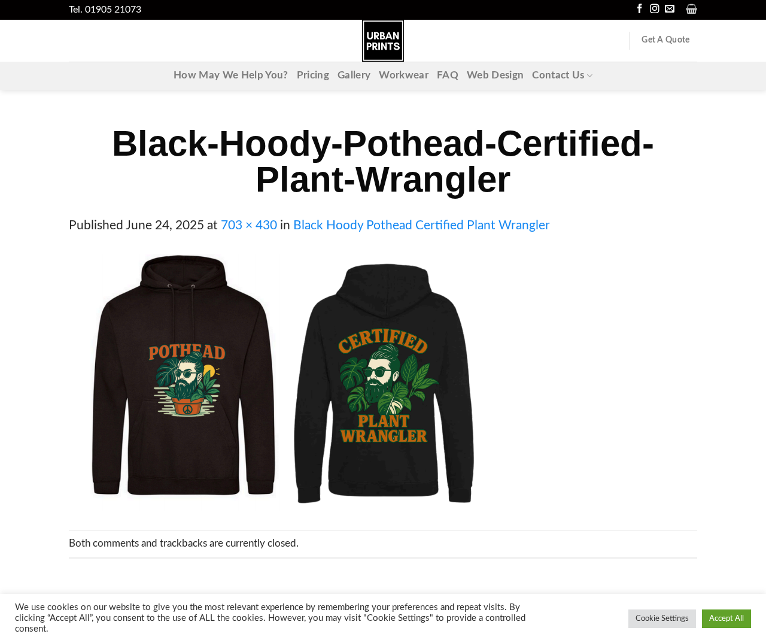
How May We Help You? (231, 75)
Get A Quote (665, 40)
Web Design (495, 75)
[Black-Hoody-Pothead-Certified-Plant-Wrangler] (279, 382)
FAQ (447, 75)
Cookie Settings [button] (662, 619)
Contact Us (558, 75)
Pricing (313, 75)
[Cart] (691, 9)
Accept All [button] (726, 619)
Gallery (354, 75)
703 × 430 (249, 225)
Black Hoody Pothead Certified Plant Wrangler (421, 225)
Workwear (403, 75)
